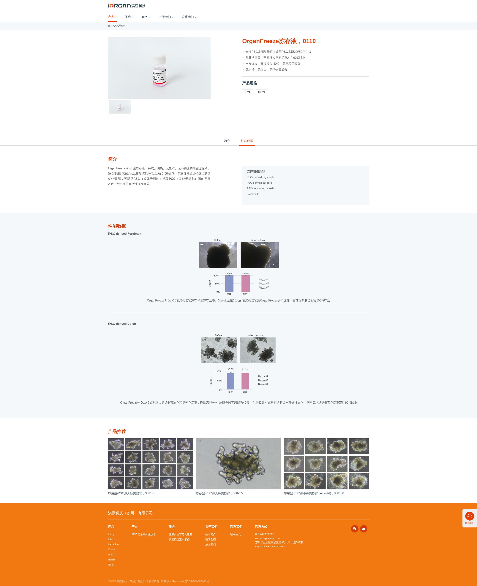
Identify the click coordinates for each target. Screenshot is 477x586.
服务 (145, 16)
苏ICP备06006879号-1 (198, 581)
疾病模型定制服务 (179, 539)
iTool (122, 25)
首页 (110, 25)
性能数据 (247, 140)
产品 (111, 16)
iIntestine (113, 544)
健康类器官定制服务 (180, 534)
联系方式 (235, 534)
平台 (128, 16)
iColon (112, 549)
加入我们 (210, 544)
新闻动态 (210, 539)
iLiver (111, 539)
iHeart (111, 554)
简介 (227, 140)
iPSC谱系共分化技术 (144, 534)
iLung (111, 534)
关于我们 (165, 16)
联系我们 (188, 16)
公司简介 (210, 534)
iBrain (111, 559)
